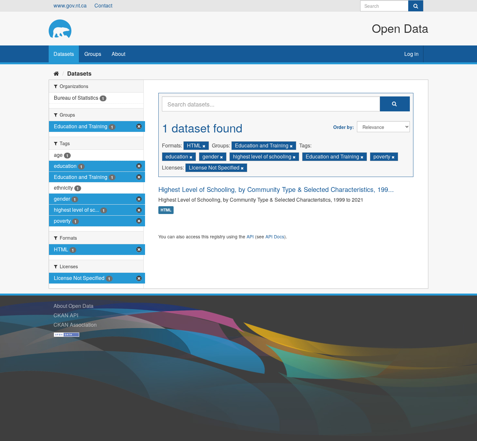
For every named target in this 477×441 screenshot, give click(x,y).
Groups (92, 53)
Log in (411, 53)
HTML (166, 210)
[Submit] (415, 5)
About (118, 53)
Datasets (64, 53)
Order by (342, 127)
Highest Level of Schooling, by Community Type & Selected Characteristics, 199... (276, 189)
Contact (103, 5)
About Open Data (73, 305)
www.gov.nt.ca (70, 5)
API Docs (274, 236)
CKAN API (66, 315)
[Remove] (203, 145)
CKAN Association (75, 324)
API (250, 236)
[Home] (56, 73)
